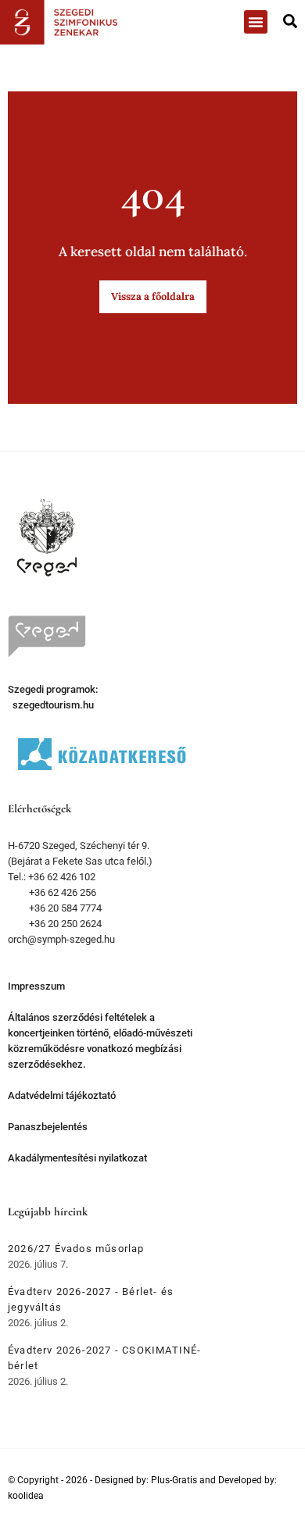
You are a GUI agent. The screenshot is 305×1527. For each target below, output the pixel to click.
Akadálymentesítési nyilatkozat (77, 1158)
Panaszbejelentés (48, 1127)
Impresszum (36, 986)
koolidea (26, 1495)
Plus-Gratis (174, 1480)
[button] (255, 22)
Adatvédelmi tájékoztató (62, 1095)
